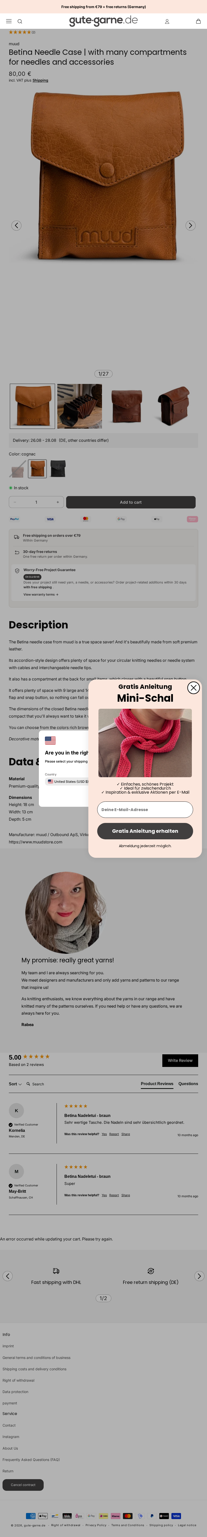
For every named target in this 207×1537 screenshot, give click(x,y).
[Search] (20, 21)
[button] (200, 21)
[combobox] (68, 781)
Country (51, 774)
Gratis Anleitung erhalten (145, 831)
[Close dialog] (193, 687)
